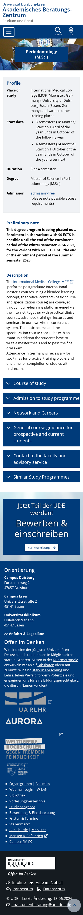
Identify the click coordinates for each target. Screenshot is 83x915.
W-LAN (42, 789)
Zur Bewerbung (39, 548)
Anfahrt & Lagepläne (26, 633)
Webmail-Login (21, 789)
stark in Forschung (47, 670)
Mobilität (38, 830)
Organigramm (20, 783)
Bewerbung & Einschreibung (32, 812)
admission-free (43, 193)
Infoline (19, 882)
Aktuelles (43, 783)
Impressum (23, 888)
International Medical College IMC (41, 281)
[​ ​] (33, 734)
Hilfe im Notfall (49, 882)
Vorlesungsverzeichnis (27, 801)
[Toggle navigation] (8, 32)
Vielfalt (30, 675)
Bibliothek (17, 795)
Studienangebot (22, 807)
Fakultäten (45, 665)
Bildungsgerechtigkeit (60, 680)
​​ (28, 701)
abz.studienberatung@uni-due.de (41, 904)
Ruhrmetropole (65, 660)
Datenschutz (54, 888)
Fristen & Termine (23, 818)
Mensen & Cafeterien (26, 836)
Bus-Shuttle (18, 830)
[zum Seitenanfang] (74, 905)
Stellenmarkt (19, 824)
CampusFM (18, 841)
